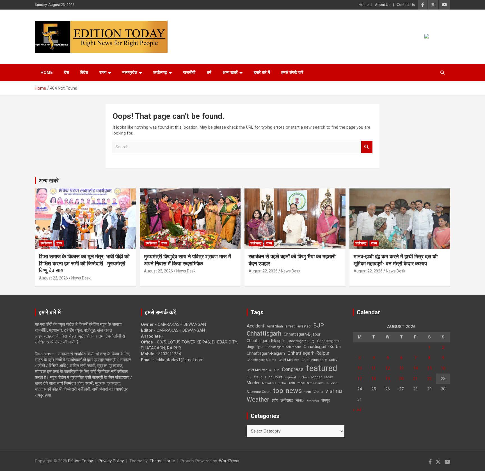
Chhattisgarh (264, 333)
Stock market (315, 383)
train (308, 392)
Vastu (318, 392)
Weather (258, 399)
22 (429, 378)
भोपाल (300, 400)
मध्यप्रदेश (129, 72)
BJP (318, 325)
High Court (273, 377)
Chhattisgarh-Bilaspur (266, 340)
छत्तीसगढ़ (286, 400)
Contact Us (406, 5)
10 (359, 368)
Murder (253, 382)
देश (66, 72)
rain (292, 383)
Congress (293, 369)
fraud (258, 377)
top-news (287, 390)
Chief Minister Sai (259, 370)
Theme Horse (162, 460)
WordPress (229, 460)
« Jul (357, 409)
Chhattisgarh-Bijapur (302, 334)
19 (387, 378)
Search (366, 147)
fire (249, 377)
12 (387, 368)
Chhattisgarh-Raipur (308, 353)
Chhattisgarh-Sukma (261, 360)
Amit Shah (275, 326)
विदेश (84, 72)
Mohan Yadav (322, 377)
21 (415, 378)
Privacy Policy (111, 460)
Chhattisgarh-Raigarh (266, 353)
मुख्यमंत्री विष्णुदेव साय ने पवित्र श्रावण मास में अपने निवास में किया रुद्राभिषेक (187, 260)
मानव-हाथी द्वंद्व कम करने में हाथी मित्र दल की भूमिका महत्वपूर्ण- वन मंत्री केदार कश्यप (396, 260)
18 (373, 378)
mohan (303, 377)
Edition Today (80, 460)
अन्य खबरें (230, 72)
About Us (382, 5)
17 (359, 378)
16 (443, 368)
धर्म (209, 72)
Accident (255, 326)
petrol (283, 383)
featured (321, 368)
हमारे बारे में (262, 72)
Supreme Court (259, 392)
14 (415, 368)
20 (401, 378)
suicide (332, 383)
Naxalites (269, 383)
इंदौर (275, 400)
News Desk (81, 278)
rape (301, 383)
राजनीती (189, 72)
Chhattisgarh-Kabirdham (283, 347)
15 (429, 368)
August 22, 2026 (53, 278)
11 (373, 368)
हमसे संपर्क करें (292, 72)
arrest (290, 326)
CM (276, 370)
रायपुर (325, 400)
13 (401, 368)
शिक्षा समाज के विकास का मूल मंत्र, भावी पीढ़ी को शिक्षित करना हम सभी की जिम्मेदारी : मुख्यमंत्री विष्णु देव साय (84, 263)
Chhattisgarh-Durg (301, 341)
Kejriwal (290, 377)
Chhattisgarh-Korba (322, 346)
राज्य (102, 72)
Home (364, 5)
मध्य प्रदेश (313, 400)
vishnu (333, 391)
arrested (304, 326)
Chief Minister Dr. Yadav (319, 360)
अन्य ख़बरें (49, 180)
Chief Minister (289, 360)
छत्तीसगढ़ (160, 72)
